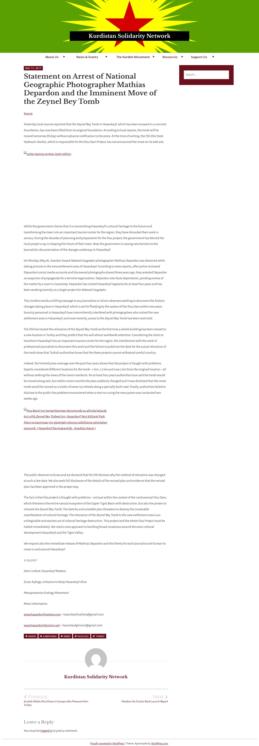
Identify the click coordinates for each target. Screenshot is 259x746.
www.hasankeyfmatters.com (42, 614)
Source (28, 113)
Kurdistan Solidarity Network (130, 36)
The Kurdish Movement (133, 57)
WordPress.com (159, 743)
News (67, 636)
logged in (46, 730)
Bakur (32, 636)
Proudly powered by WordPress (107, 743)
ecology (83, 636)
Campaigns (50, 636)
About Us (52, 57)
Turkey (100, 636)
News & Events (87, 57)
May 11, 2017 (33, 68)
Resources (170, 57)
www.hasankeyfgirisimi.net (42, 625)
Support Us (199, 57)
